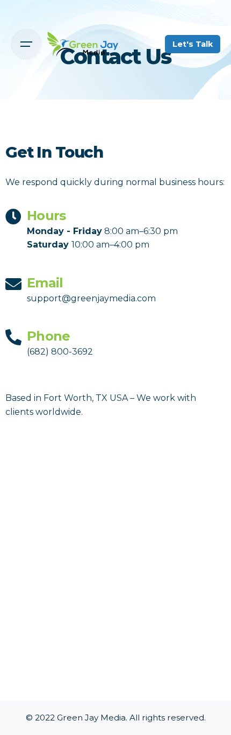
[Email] (13, 284)
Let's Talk (192, 44)
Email (45, 283)
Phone (48, 336)
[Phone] (13, 337)
